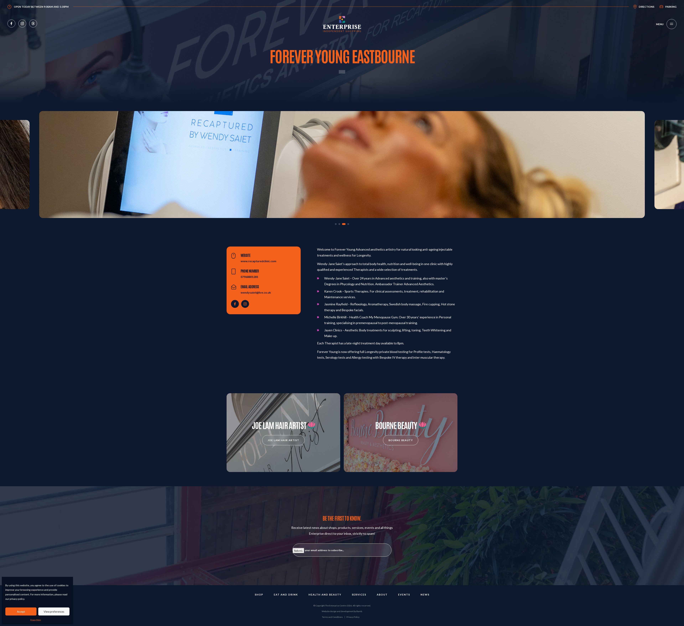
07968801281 (249, 276)
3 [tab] (343, 224)
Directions (646, 6)
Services (359, 594)
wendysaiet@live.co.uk (256, 292)
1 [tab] (336, 224)
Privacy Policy (35, 620)
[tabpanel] (342, 164)
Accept (21, 611)
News (425, 594)
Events (404, 594)
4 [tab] (347, 224)
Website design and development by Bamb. (342, 611)
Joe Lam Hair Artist (283, 440)
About (382, 594)
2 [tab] (339, 224)
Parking (671, 6)
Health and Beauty (325, 594)
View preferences (54, 611)
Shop (259, 594)
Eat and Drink (286, 594)
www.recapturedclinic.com (258, 261)
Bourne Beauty (400, 440)
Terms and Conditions (332, 617)
